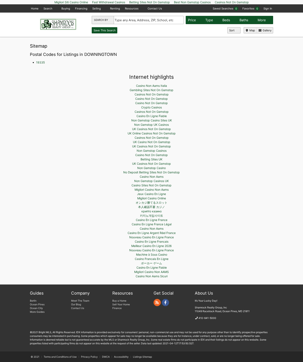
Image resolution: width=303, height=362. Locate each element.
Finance (117, 308)
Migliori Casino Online (151, 198)
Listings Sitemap (142, 356)
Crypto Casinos (151, 107)
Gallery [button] (266, 30)
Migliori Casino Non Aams (152, 189)
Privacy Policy (89, 356)
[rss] (157, 302)
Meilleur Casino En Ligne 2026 (151, 246)
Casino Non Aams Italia (151, 85)
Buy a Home (119, 300)
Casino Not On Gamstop (151, 98)
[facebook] (165, 302)
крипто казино (151, 211)
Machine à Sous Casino (151, 254)
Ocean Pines (37, 304)
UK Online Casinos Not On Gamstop (152, 133)
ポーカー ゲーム (151, 263)
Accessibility (121, 356)
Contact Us (155, 8)
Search (48, 8)
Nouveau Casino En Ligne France (151, 237)
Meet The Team (80, 300)
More (262, 20)
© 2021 (35, 356)
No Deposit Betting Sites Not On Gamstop (151, 172)
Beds (226, 20)
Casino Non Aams (151, 176)
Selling (97, 8)
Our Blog (76, 304)
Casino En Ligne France (151, 220)
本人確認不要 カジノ (151, 207)
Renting (115, 8)
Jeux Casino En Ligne (151, 194)
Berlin (33, 300)
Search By (101, 19)
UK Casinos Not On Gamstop (151, 129)
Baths (244, 20)
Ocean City (36, 308)
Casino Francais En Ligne (151, 259)
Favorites (250, 8)
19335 (40, 62)
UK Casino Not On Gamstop (151, 142)
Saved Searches (225, 8)
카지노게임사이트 (151, 215)
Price (192, 20)
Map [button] (252, 30)
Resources (132, 8)
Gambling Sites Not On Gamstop (151, 90)
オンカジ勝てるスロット (151, 202)
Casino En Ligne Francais (151, 241)
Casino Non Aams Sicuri (152, 276)
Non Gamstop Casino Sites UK (151, 120)
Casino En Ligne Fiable (151, 116)
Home (35, 8)
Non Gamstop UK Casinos (151, 124)
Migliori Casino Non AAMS (151, 272)
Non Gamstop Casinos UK (151, 181)
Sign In (267, 8)
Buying (65, 8)
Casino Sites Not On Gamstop (151, 185)
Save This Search (105, 30)
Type (209, 20)
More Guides (37, 311)
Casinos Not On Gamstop (152, 94)
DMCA (106, 356)
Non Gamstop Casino (151, 168)
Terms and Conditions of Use (60, 356)
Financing (81, 8)
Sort (232, 30)
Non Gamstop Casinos (152, 150)
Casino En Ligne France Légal (151, 224)
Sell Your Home (121, 304)
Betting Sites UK (151, 159)
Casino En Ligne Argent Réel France (152, 233)
